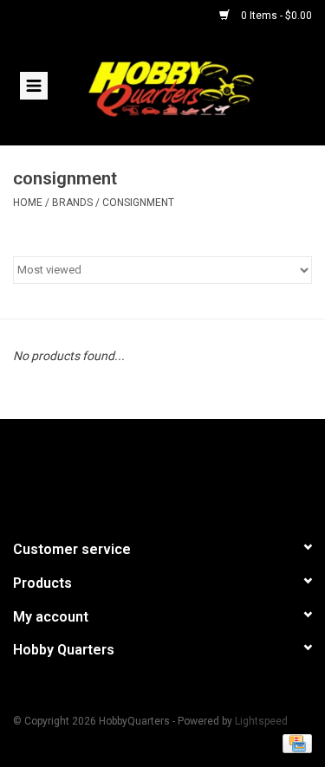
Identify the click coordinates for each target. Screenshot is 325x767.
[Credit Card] (294, 743)
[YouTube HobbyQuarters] (163, 472)
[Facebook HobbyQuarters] (132, 472)
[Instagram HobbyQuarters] (193, 472)
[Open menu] (34, 85)
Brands (72, 203)
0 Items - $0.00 (275, 16)
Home (27, 203)
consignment (138, 203)
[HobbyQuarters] (197, 87)
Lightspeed (261, 721)
